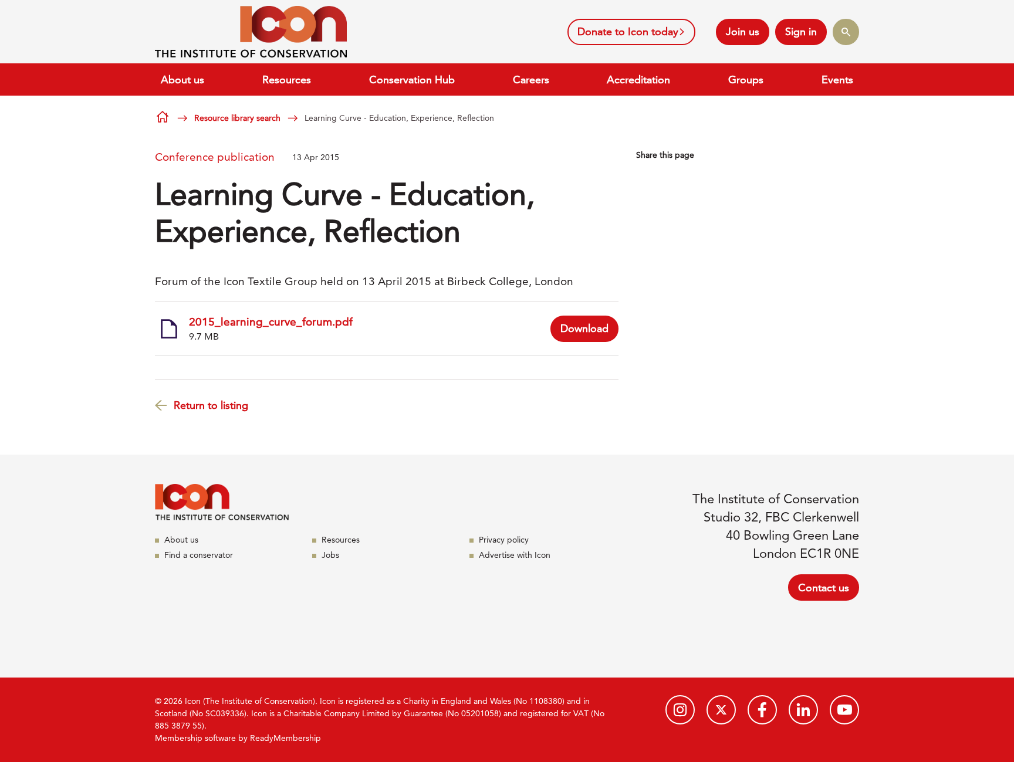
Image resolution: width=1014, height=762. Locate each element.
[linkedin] (803, 709)
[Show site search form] (846, 32)
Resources (286, 79)
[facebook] (762, 709)
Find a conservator (198, 555)
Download (584, 328)
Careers (531, 79)
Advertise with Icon (514, 555)
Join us (742, 31)
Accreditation (638, 79)
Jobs (330, 555)
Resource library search (237, 118)
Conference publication (215, 157)
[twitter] (721, 709)
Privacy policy (504, 539)
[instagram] (680, 709)
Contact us (823, 587)
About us (182, 79)
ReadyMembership (285, 738)
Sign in (801, 31)
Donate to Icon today (627, 31)
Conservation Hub (412, 79)
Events (837, 79)
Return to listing (211, 405)
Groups (745, 79)
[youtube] (844, 709)
